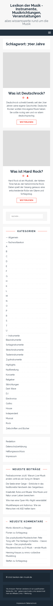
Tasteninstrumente (14, 355)
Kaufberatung (12, 369)
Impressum (11, 456)
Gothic (9, 403)
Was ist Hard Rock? (26, 171)
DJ (7, 393)
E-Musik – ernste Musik (36, 548)
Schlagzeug (21, 533)
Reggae (28, 528)
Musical (9, 418)
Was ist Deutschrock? (26, 93)
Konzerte (10, 375)
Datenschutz (31, 603)
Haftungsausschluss (15, 451)
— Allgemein (12, 237)
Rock (8, 423)
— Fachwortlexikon (15, 242)
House (9, 408)
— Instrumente (13, 336)
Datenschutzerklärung (16, 446)
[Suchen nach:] (26, 216)
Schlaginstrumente (15, 345)
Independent (12, 413)
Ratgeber (10, 379)
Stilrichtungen (12, 384)
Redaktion (10, 441)
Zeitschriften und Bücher (17, 428)
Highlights (10, 365)
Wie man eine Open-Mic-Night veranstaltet (26, 500)
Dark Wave (11, 388)
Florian (9, 533)
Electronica (11, 398)
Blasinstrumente (13, 340)
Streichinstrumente (15, 350)
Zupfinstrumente (14, 359)
